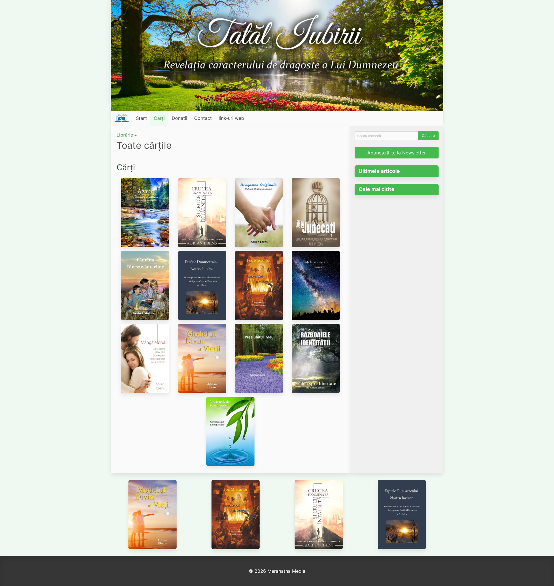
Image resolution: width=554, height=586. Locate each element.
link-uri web (231, 118)
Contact (203, 118)
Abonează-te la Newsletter (396, 153)
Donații (179, 118)
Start (141, 118)
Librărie (125, 135)
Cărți (159, 118)
